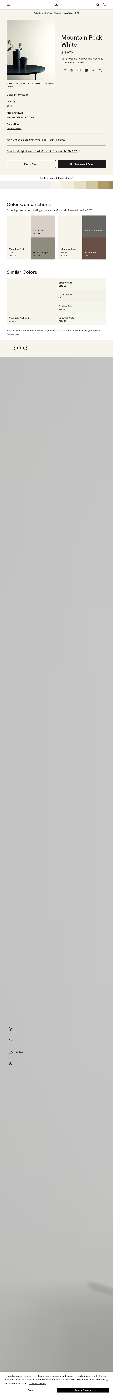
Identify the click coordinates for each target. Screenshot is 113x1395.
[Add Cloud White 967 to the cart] (93, 295)
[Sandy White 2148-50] (80, 185)
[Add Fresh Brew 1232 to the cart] (93, 242)
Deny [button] (30, 1390)
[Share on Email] (79, 70)
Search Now (13, 333)
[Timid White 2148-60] (68, 185)
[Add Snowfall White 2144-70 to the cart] (93, 319)
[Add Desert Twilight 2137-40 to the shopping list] (48, 242)
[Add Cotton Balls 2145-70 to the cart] (93, 307)
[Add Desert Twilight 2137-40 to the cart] (41, 242)
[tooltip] (14, 101)
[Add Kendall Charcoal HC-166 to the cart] (93, 220)
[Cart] (104, 4)
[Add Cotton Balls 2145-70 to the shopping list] (100, 307)
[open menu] (8, 4)
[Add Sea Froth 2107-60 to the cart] (41, 220)
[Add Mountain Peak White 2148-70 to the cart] (17, 220)
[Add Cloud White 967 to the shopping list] (100, 295)
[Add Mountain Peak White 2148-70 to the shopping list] (24, 220)
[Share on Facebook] (71, 70)
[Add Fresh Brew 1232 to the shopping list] (100, 242)
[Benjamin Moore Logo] (56, 4)
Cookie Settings (37, 1383)
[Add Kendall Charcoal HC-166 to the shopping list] (100, 220)
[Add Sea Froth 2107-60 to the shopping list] (48, 220)
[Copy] (64, 70)
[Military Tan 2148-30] (103, 185)
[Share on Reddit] (93, 70)
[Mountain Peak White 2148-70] (56, 185)
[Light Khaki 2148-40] (92, 185)
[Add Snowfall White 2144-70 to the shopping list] (100, 319)
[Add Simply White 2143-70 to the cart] (93, 284)
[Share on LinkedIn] (86, 70)
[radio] (10, 1028)
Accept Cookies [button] (83, 1390)
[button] (97, 4)
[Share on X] (100, 70)
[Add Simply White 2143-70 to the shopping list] (100, 284)
